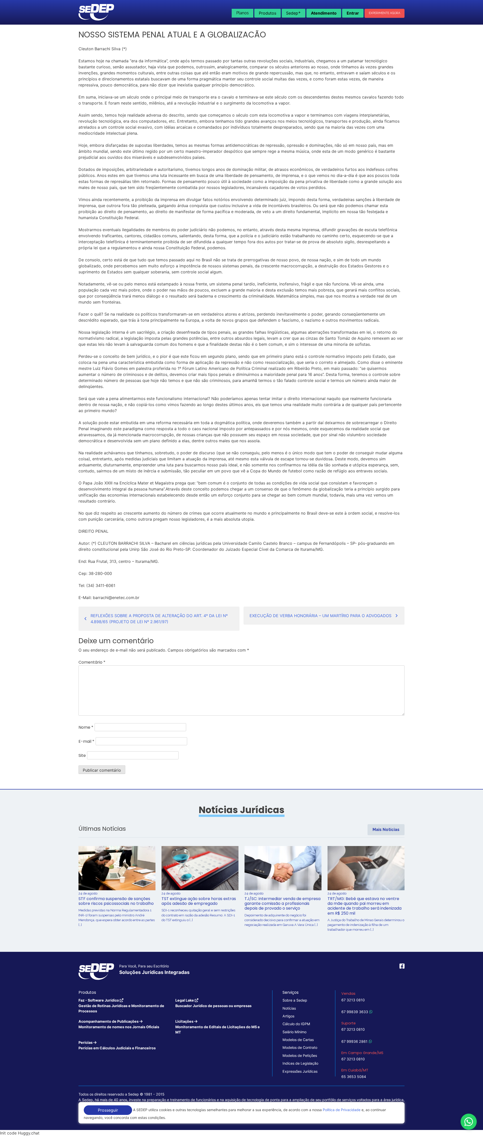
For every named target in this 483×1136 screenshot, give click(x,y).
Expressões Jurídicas (300, 1071)
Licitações (217, 1026)
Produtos (267, 13)
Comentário (91, 662)
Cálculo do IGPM (296, 1024)
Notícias (289, 1008)
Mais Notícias (386, 829)
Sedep (293, 13)
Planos (242, 13)
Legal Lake (213, 1003)
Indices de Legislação (300, 1063)
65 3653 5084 (353, 1076)
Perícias (117, 1045)
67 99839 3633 (354, 1012)
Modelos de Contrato (300, 1047)
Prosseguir (108, 1110)
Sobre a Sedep (295, 1000)
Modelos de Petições (300, 1055)
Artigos (288, 1016)
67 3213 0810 (353, 1000)
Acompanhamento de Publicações (118, 1024)
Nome (85, 727)
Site (82, 755)
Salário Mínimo (294, 1032)
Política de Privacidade (341, 1110)
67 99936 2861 (354, 1041)
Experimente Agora (384, 13)
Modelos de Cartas (298, 1040)
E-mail (86, 741)
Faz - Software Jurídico (121, 1005)
